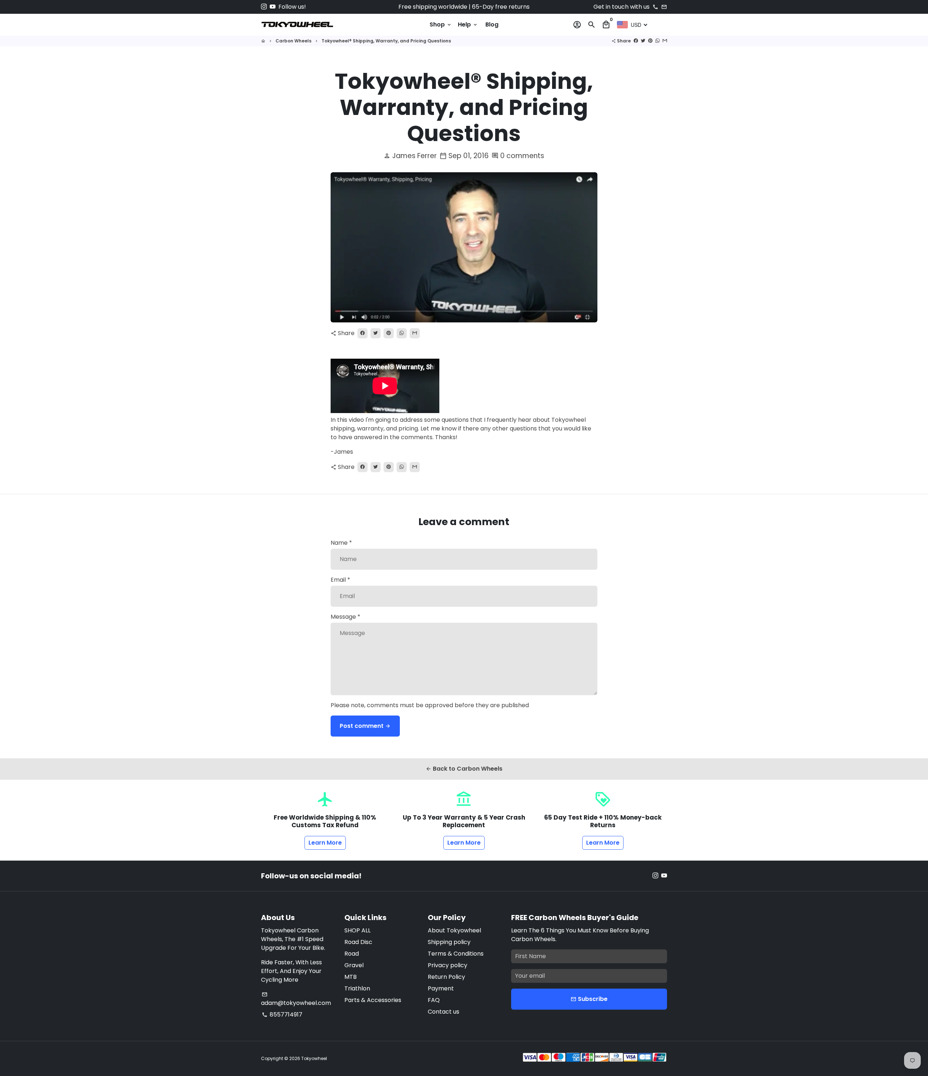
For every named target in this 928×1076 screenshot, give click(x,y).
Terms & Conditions (456, 953)
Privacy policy (447, 965)
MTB (350, 977)
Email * (340, 580)
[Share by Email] (665, 41)
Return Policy (446, 977)
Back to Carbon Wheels (464, 768)
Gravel (354, 965)
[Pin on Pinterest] (650, 41)
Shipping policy (449, 942)
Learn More (325, 842)
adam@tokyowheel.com (296, 999)
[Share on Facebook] (636, 41)
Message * (345, 617)
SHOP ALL (357, 930)
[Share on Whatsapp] (657, 41)
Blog (491, 24)
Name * (341, 543)
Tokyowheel (314, 1058)
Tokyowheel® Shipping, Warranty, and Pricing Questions (386, 41)
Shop (441, 24)
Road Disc (358, 942)
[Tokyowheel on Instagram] (264, 7)
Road (351, 953)
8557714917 (282, 1014)
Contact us (443, 1011)
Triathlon (357, 988)
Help (468, 24)
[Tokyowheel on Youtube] (273, 7)
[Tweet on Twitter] (643, 41)
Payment (441, 988)
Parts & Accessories (372, 1000)
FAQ (434, 1000)
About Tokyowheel (454, 930)
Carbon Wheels (293, 41)
